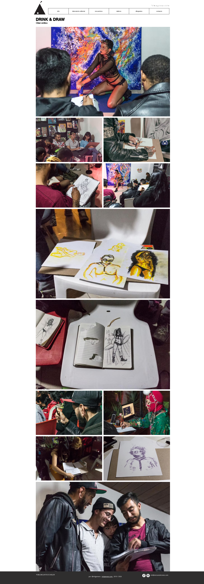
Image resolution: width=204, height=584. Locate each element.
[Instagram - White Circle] (148, 575)
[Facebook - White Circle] (144, 575)
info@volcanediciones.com (159, 575)
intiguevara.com (107, 576)
